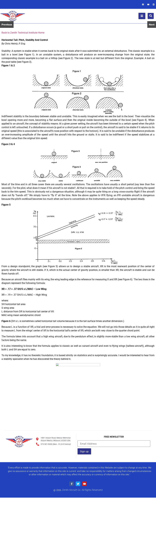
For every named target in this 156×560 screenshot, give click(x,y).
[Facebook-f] (71, 483)
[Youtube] (148, 4)
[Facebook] (143, 4)
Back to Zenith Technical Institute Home (23, 32)
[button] (151, 16)
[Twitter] (153, 4)
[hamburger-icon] (141, 16)
